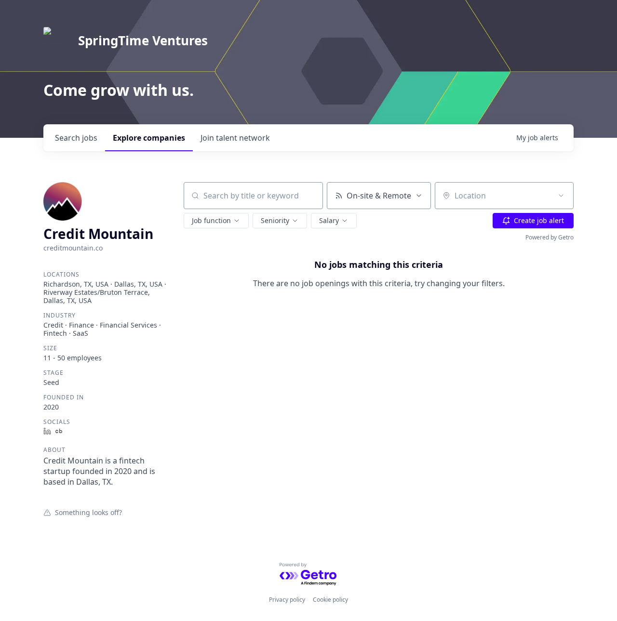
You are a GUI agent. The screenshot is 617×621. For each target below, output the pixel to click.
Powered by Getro (549, 237)
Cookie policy (330, 599)
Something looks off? (88, 512)
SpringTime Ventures (143, 40)
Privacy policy (287, 599)
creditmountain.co (73, 248)
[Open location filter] (561, 195)
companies (149, 137)
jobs (76, 137)
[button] (216, 220)
